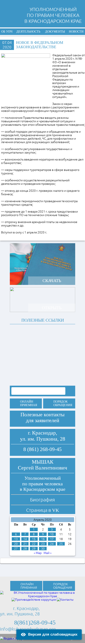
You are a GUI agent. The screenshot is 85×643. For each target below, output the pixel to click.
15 (34, 539)
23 (43, 543)
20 (16, 543)
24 (52, 543)
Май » (47, 553)
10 (52, 534)
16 (43, 539)
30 (43, 548)
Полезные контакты (42, 414)
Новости (76, 31)
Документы (55, 31)
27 (16, 548)
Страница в (42, 510)
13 (16, 539)
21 (25, 543)
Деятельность (28, 31)
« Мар (38, 553)
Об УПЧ (6, 31)
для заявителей (42, 420)
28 (25, 548)
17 (52, 539)
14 (25, 539)
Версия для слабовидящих (52, 634)
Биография (42, 499)
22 (34, 543)
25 (61, 543)
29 (34, 548)
